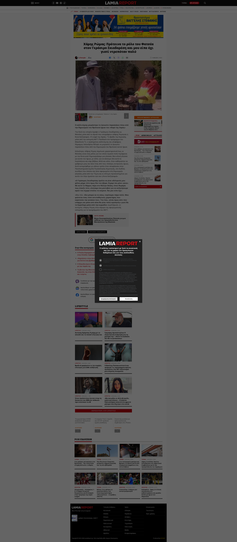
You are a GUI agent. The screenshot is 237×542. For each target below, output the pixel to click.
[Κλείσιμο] (140, 241)
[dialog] (118, 271)
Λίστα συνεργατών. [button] (119, 283)
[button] (118, 269)
